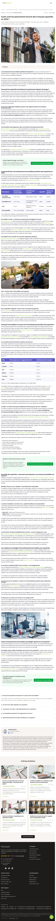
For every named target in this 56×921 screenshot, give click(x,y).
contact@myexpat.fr (8, 859)
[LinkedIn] (12, 868)
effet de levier (48, 223)
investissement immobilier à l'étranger (26, 432)
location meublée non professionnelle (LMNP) (31, 567)
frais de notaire (5, 250)
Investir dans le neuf (34, 883)
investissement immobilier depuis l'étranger (42, 478)
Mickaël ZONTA (12, 729)
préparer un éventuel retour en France (21, 229)
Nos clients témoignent (34, 859)
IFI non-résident (33, 877)
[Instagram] (9, 868)
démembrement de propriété (23, 315)
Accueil (3, 9)
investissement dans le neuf (13, 185)
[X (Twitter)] (2, 868)
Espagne (12, 906)
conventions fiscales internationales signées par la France (19, 534)
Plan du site (4, 898)
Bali (16, 906)
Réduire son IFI (32, 879)
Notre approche (33, 853)
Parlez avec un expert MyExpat (44, 680)
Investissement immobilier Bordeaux (26, 908)
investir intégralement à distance (38, 337)
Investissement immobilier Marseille (26, 906)
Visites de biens (33, 857)
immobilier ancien (7, 221)
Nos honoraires (32, 851)
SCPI (25, 185)
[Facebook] (5, 868)
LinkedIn (12, 733)
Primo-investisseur (5, 894)
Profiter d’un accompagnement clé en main (41, 464)
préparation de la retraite (32, 180)
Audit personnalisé (5, 875)
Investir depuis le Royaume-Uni (8, 896)
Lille (7, 906)
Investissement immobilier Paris (8, 908)
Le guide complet (5, 892)
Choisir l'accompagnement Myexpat (43, 163)
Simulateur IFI (4, 877)
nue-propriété (33, 185)
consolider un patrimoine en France (19, 149)
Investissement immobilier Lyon (43, 908)
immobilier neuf (27, 249)
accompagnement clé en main (9, 669)
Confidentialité (12, 918)
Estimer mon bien (5, 879)
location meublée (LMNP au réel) (38, 134)
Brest (47, 386)
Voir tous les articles (28, 836)
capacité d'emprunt (29, 560)
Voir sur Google (20, 856)
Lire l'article (5, 796)
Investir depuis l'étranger (12, 9)
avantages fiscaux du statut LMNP (10, 337)
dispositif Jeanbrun (13, 586)
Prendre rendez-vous (6, 881)
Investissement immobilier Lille (43, 906)
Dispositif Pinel (32, 881)
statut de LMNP (46, 507)
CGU (17, 918)
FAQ (2, 890)
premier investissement (27, 330)
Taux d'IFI (31, 875)
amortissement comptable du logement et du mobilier (33, 417)
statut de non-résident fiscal (11, 129)
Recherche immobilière (34, 855)
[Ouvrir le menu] (51, 3)
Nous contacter (5, 883)
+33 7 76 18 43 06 (7, 861)
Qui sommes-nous (33, 849)
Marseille (3, 906)
